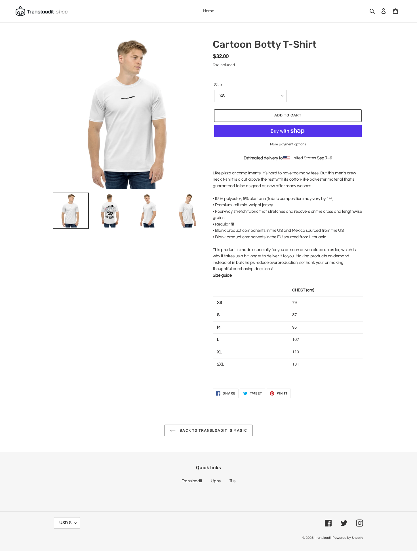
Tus (232, 481)
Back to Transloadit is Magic (212, 430)
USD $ (65, 523)
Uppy (216, 481)
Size (218, 85)
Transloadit (192, 481)
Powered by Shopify (347, 538)
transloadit (323, 538)
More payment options (288, 144)
